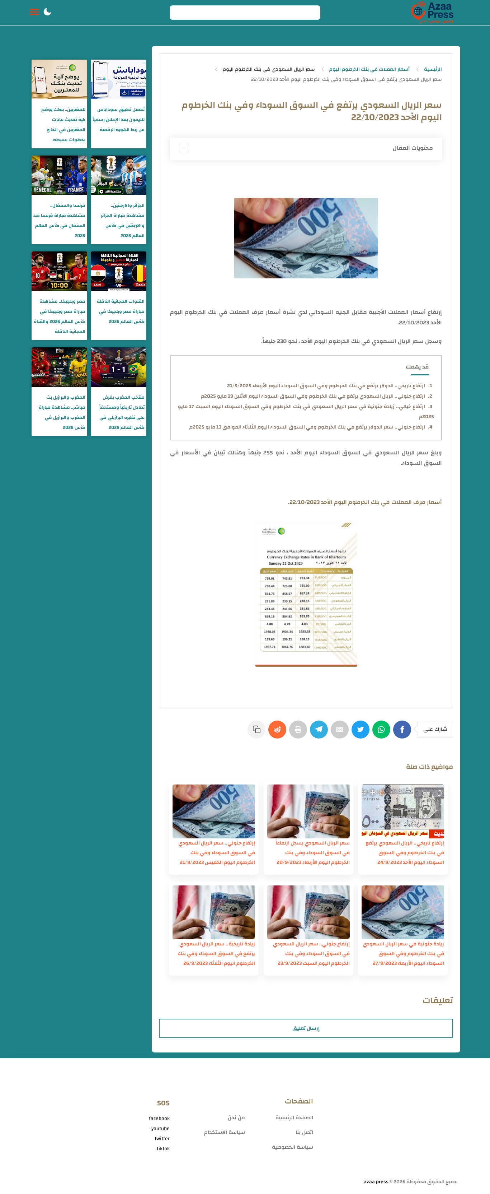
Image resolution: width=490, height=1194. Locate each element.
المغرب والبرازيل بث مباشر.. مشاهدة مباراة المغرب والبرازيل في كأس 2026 (62, 412)
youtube (160, 1128)
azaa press (376, 1181)
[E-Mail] (341, 733)
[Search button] (179, 12)
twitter (162, 1138)
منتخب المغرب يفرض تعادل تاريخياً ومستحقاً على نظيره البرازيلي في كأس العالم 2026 (122, 412)
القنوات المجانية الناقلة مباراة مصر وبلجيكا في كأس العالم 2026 (121, 311)
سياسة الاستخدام (224, 1132)
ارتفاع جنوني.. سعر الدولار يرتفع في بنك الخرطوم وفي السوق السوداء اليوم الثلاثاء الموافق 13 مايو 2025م (307, 427)
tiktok (163, 1148)
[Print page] (299, 733)
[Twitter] (362, 733)
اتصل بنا (304, 1132)
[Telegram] (320, 733)
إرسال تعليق (306, 1028)
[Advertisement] (388, 1121)
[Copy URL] (258, 733)
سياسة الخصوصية (292, 1147)
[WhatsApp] (382, 733)
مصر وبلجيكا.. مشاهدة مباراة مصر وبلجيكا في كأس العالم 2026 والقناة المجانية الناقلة (59, 316)
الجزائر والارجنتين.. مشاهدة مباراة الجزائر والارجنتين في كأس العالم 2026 (123, 220)
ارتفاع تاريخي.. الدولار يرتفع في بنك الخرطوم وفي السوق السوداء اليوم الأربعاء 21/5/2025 (326, 385)
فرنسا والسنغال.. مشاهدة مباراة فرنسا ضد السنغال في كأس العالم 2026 (59, 220)
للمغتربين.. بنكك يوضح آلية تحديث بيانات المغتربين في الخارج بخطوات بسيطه (63, 124)
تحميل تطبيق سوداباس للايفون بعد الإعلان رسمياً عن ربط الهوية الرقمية (119, 119)
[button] (47, 13)
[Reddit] (278, 733)
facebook (159, 1118)
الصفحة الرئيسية (294, 1118)
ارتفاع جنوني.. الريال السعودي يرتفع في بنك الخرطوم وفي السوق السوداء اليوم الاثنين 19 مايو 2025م (313, 396)
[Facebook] (403, 733)
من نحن (236, 1118)
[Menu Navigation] (34, 12)
